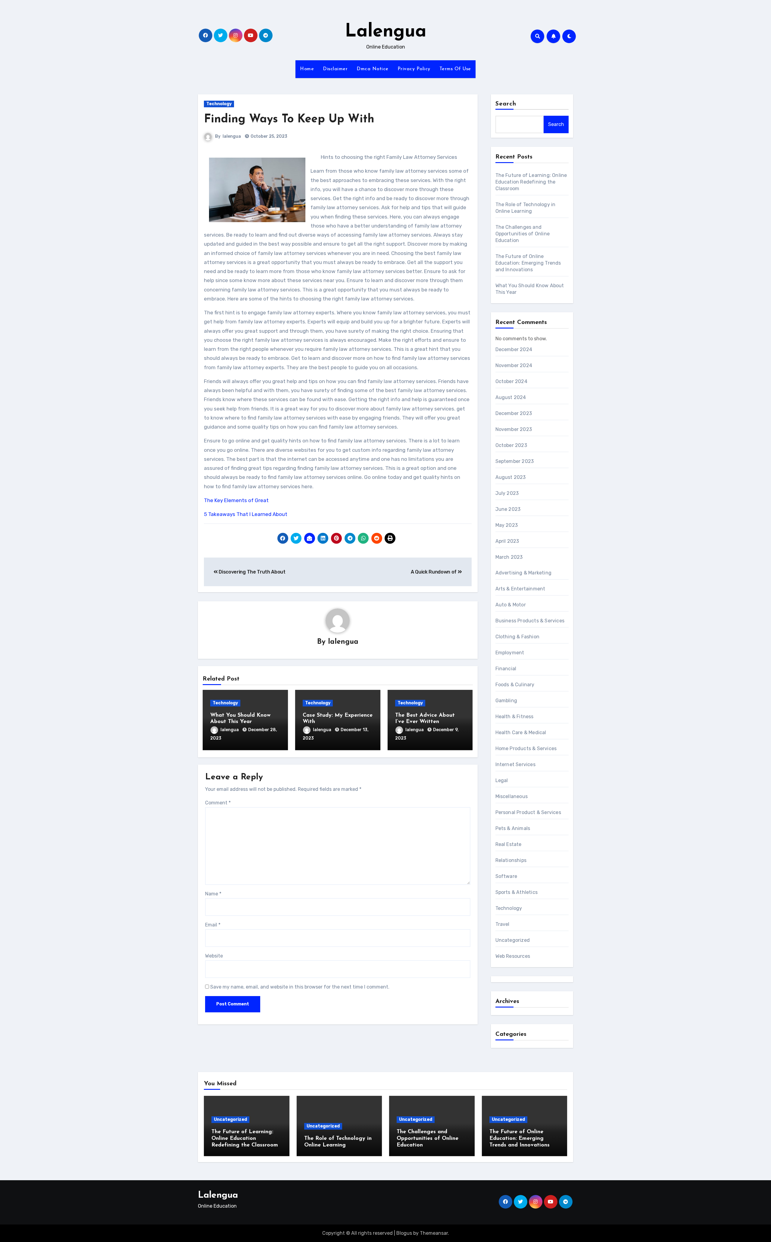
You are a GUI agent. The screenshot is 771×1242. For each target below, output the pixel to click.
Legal (501, 780)
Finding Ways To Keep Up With (289, 119)
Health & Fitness (514, 716)
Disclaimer (335, 69)
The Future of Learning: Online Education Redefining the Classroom (531, 181)
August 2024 (510, 397)
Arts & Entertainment (520, 589)
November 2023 (513, 429)
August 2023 (510, 477)
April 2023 (507, 541)
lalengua (232, 136)
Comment (218, 803)
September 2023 (514, 461)
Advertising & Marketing (523, 573)
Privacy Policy (414, 69)
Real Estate (508, 844)
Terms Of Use (455, 69)
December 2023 (513, 413)
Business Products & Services (530, 621)
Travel (502, 924)
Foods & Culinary (515, 684)
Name (213, 894)
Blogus (404, 1233)
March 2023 (509, 557)
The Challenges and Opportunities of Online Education (522, 233)
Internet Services (515, 764)
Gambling (506, 700)
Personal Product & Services (528, 812)
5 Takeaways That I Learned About (245, 514)
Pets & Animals (512, 828)
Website (214, 956)
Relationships (511, 860)
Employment (509, 653)
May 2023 (506, 525)
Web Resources (512, 956)
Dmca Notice (373, 69)
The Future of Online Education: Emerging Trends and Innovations (528, 262)
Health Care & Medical (520, 732)
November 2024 (513, 365)
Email (212, 925)
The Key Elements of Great (236, 500)
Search (506, 104)
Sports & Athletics (516, 892)
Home (307, 69)
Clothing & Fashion (517, 637)
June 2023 (508, 509)
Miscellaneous (511, 796)
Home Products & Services (526, 748)
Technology (219, 103)
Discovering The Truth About (252, 572)
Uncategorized (512, 940)
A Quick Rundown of (434, 572)
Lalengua (385, 32)
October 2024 (511, 381)
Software (506, 876)
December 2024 (513, 349)
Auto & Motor (510, 605)
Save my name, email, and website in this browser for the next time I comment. (299, 987)
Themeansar (434, 1233)
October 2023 (511, 445)
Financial (506, 668)
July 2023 (507, 493)
